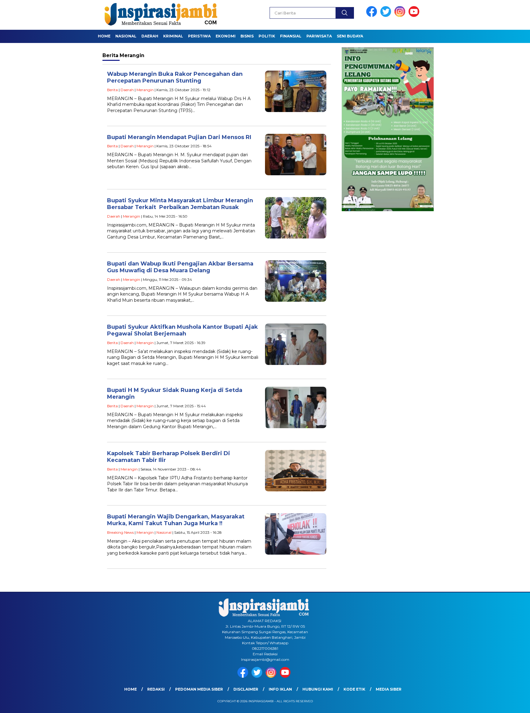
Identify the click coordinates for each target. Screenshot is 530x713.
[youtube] (415, 15)
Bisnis (247, 36)
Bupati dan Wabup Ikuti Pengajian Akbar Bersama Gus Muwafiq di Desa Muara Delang (180, 267)
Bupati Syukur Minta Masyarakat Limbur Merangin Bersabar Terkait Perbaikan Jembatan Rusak (180, 204)
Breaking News (120, 532)
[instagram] (400, 15)
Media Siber (388, 689)
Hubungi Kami (317, 689)
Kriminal (173, 36)
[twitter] (386, 15)
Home (104, 36)
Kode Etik (354, 689)
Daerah (149, 36)
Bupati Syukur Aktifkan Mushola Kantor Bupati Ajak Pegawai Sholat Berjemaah (182, 330)
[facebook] (372, 15)
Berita (112, 89)
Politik (267, 36)
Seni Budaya (350, 36)
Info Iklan (280, 689)
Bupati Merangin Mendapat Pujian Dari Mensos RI (179, 137)
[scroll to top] (509, 703)
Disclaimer (245, 689)
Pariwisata (319, 36)
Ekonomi (226, 36)
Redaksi (156, 689)
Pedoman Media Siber (199, 689)
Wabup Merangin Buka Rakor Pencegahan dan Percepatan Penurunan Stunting (175, 77)
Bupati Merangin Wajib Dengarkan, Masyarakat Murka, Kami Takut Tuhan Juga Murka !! (175, 520)
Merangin (145, 89)
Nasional (125, 36)
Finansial (290, 36)
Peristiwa (199, 36)
